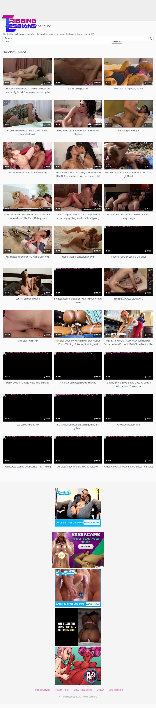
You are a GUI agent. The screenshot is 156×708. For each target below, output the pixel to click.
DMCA (100, 689)
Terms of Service (41, 689)
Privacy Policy (62, 689)
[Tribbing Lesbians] (19, 17)
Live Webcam (116, 689)
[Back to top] (147, 698)
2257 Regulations (83, 689)
